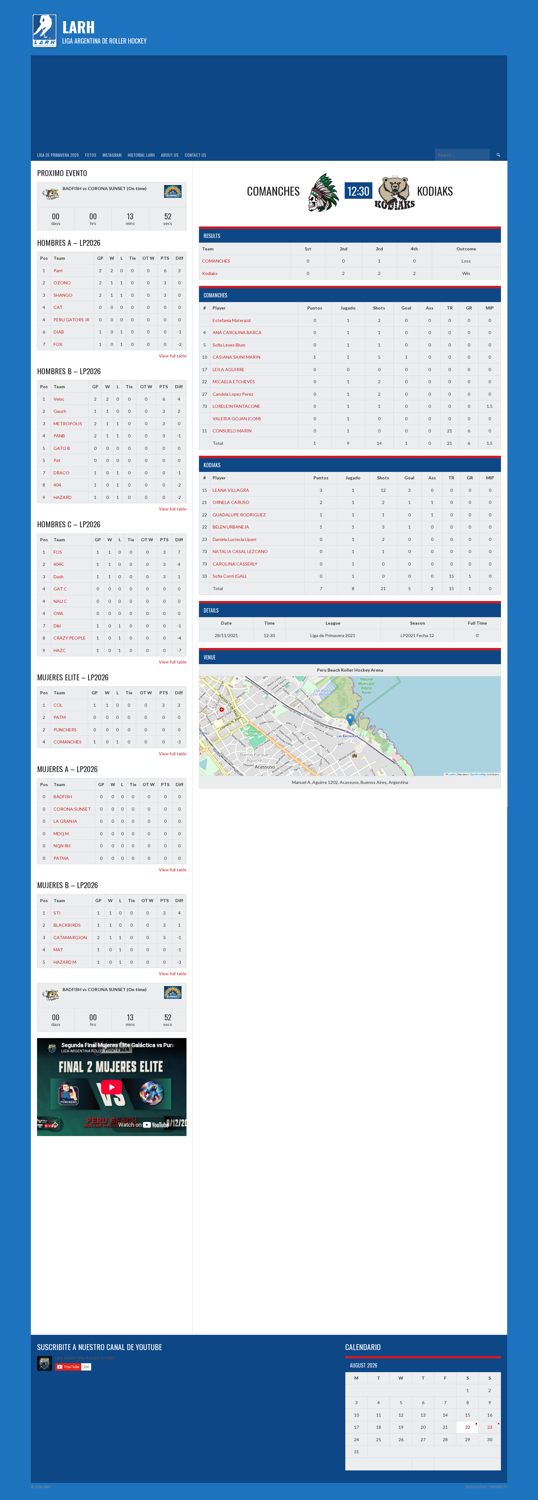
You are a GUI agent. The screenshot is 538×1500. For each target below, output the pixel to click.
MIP (490, 307)
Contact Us (195, 154)
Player (219, 307)
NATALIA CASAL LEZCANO (240, 551)
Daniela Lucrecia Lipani (234, 539)
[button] (350, 719)
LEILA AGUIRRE (228, 369)
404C (59, 564)
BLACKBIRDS (67, 925)
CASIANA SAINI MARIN (236, 357)
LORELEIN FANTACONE (236, 406)
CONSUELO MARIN (232, 430)
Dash (59, 576)
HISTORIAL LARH (141, 154)
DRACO (61, 472)
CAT (58, 307)
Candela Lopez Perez (233, 394)
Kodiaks (210, 273)
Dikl (57, 625)
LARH (78, 27)
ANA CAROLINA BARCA (237, 332)
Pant (58, 270)
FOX (58, 344)
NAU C (60, 601)
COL (58, 705)
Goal (406, 307)
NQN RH (62, 845)
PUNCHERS (65, 729)
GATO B (62, 448)
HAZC (60, 650)
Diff (179, 258)
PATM (60, 717)
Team (59, 258)
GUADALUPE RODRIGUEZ (239, 514)
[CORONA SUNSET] (173, 192)
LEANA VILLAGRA (231, 490)
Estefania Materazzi (232, 320)
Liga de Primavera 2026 (58, 154)
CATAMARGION (70, 937)
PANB (59, 435)
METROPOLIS (68, 423)
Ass (429, 307)
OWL (59, 613)
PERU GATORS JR (71, 319)
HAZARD (63, 497)
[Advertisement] (269, 102)
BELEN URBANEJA (231, 526)
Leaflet (451, 774)
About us (169, 154)
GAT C (60, 588)
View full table (172, 355)
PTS (165, 258)
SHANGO (63, 295)
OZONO (62, 282)
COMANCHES (216, 260)
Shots (379, 307)
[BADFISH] (50, 194)
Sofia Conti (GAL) (229, 576)
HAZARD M (65, 962)
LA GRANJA (65, 821)
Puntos (314, 307)
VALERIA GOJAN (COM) (237, 418)
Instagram (111, 154)
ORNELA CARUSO (231, 502)
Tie (132, 258)
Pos (44, 258)
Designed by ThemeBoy (486, 1487)
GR (469, 307)
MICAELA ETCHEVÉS (234, 381)
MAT (58, 949)
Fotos (90, 154)
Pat (57, 460)
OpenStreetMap (478, 774)
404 (57, 484)
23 (489, 1427)
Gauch (60, 411)
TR (450, 307)
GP (100, 258)
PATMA (61, 858)
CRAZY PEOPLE (70, 638)
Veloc (59, 399)
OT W (148, 258)
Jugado (348, 307)
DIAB (59, 331)
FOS (58, 552)
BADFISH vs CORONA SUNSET (94, 188)
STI (57, 912)
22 (467, 1427)
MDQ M (61, 833)
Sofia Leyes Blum (229, 344)
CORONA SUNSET (72, 809)
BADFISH (63, 796)
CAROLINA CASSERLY (235, 563)
